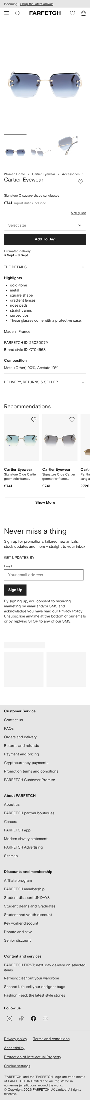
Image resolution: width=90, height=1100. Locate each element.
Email (8, 566)
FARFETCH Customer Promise (29, 780)
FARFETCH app (17, 830)
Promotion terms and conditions (31, 771)
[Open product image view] (45, 78)
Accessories (71, 174)
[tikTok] (21, 1018)
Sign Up (15, 590)
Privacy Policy (70, 611)
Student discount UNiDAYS (27, 897)
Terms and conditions (51, 1039)
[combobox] (45, 225)
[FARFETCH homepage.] (45, 13)
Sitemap (11, 856)
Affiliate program (18, 880)
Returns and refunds (21, 745)
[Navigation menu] (6, 13)
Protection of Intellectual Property (32, 1057)
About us (12, 804)
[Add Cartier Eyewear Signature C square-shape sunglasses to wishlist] (80, 181)
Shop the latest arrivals (36, 4)
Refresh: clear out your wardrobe (31, 978)
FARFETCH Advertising (23, 847)
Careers (10, 821)
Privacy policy (15, 1039)
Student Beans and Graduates (29, 906)
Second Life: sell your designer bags (34, 986)
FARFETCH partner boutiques (29, 813)
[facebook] (33, 1018)
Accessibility (14, 1048)
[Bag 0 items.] (83, 13)
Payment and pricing (21, 754)
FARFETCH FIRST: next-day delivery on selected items (45, 967)
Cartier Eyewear (43, 174)
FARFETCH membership (24, 889)
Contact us (13, 720)
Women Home (14, 174)
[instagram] (9, 1018)
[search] (17, 13)
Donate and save (18, 932)
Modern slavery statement (26, 838)
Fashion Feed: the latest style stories (34, 995)
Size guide (78, 212)
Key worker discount (21, 923)
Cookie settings (17, 1066)
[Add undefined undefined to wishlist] (33, 419)
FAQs (9, 728)
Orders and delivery (20, 737)
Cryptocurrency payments (26, 762)
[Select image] (15, 151)
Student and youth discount (28, 914)
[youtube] (45, 1018)
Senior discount (17, 940)
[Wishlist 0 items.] (72, 13)
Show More (45, 502)
